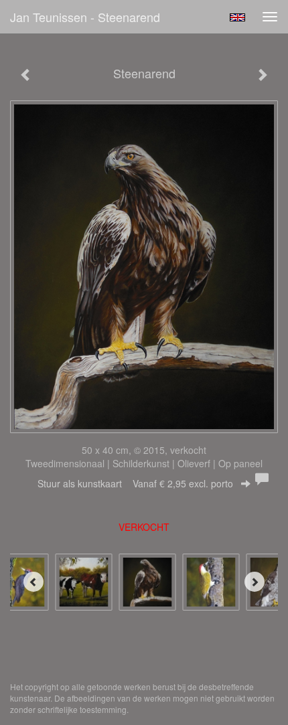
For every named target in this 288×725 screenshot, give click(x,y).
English (237, 17)
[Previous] (33, 582)
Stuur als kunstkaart (135, 483)
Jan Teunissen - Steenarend (85, 16)
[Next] (254, 582)
